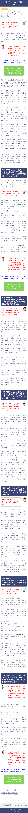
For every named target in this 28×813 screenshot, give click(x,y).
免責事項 (19, 809)
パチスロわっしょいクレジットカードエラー (9, 792)
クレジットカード (9, 804)
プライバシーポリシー (11, 809)
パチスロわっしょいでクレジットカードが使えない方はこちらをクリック (14, 286)
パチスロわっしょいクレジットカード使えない (10, 794)
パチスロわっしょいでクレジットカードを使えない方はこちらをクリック (14, 71)
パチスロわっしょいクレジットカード (8, 790)
